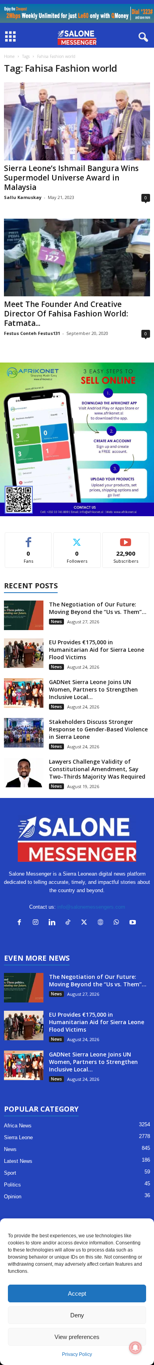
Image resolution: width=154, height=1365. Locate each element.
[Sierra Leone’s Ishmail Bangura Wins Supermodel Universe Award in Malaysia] (77, 121)
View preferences (77, 1336)
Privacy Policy (77, 1354)
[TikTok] (70, 923)
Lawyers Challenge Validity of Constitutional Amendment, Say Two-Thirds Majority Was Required (97, 769)
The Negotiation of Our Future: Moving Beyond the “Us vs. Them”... (97, 608)
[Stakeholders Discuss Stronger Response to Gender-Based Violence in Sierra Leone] (23, 733)
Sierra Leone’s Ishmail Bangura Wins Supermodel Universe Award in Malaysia (71, 177)
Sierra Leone (18, 1137)
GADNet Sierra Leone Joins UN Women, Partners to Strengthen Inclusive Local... (93, 689)
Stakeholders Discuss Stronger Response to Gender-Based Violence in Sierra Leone (98, 729)
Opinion (12, 1196)
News (56, 621)
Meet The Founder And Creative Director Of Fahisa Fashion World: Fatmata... (66, 313)
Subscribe (126, 538)
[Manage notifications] (135, 1347)
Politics (12, 1185)
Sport (10, 1173)
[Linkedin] (53, 923)
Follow (77, 538)
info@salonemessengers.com (91, 907)
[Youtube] (133, 923)
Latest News (18, 1161)
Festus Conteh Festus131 (32, 333)
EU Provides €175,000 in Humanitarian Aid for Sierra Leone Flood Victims (96, 649)
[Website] (102, 923)
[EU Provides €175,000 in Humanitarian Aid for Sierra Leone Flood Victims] (23, 653)
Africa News (18, 1126)
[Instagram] (37, 923)
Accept (77, 1293)
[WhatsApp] (118, 923)
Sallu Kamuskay (22, 197)
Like (28, 538)
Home (9, 56)
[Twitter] (86, 923)
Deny (77, 1315)
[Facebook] (21, 923)
